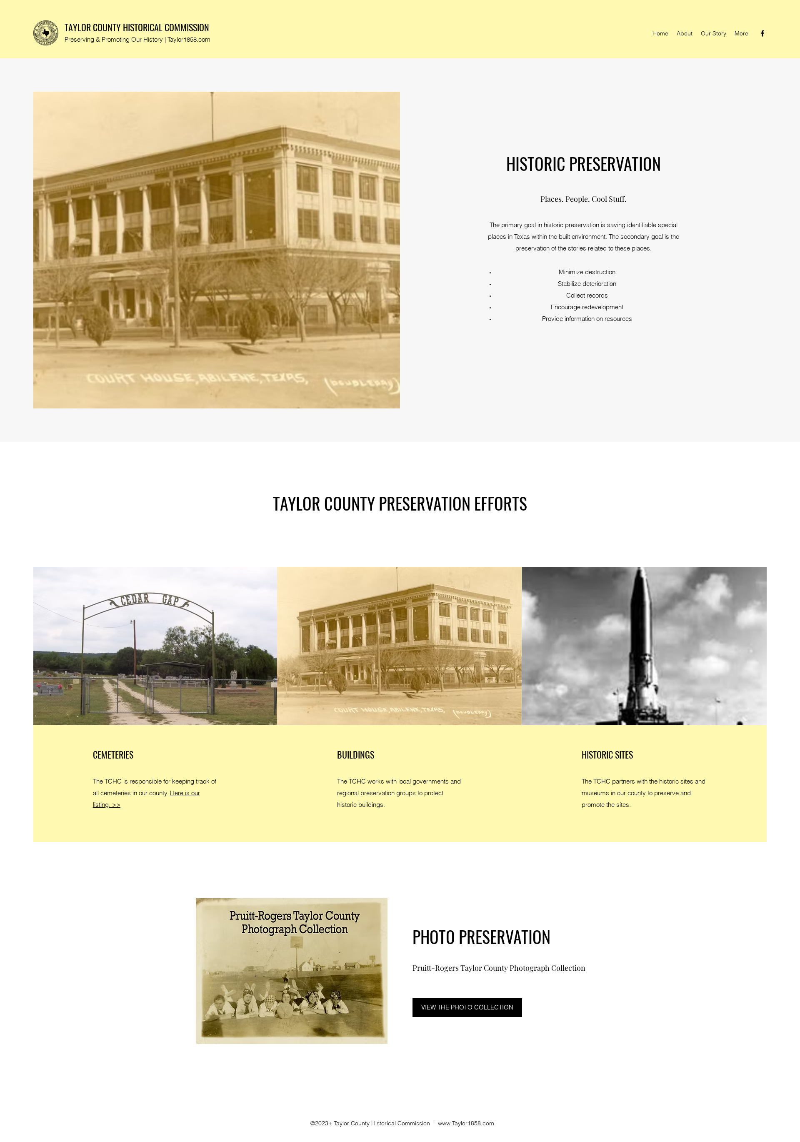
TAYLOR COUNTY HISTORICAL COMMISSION (137, 27)
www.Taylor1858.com (466, 1123)
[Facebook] (762, 33)
